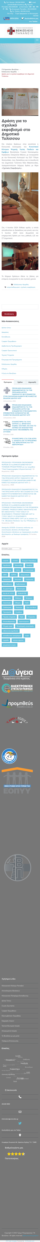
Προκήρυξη (7, 612)
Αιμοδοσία (6, 565)
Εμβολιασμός (20, 584)
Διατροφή (18, 579)
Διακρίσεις (5, 332)
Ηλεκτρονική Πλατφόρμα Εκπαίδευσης (15, 996)
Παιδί (27, 603)
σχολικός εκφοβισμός (28, 287)
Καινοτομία (21, 589)
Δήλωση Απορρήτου (30, 1235)
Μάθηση (18, 598)
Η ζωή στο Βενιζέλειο (9, 373)
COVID (15, 561)
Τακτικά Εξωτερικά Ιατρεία (11, 1026)
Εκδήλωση (29, 579)
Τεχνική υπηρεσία (9, 617)
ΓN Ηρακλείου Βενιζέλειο (10, 69)
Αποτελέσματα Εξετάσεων (11, 991)
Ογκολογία (7, 603)
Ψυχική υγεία (7, 626)
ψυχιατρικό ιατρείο (9, 645)
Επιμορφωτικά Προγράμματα (12, 360)
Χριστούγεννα (24, 621)
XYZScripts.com (29, 1241)
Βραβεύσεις (7, 570)
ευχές (27, 635)
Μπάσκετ (29, 598)
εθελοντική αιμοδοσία (10, 631)
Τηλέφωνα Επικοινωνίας (10, 1041)
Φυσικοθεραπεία (9, 621)
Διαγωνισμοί (25, 575)
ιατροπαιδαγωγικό (13, 287)
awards (5, 561)
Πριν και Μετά (31, 607)
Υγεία (21, 617)
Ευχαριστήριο (8, 589)
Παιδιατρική (7, 607)
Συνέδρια (19, 612)
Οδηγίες (4, 369)
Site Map (10, 13)
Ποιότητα (19, 607)
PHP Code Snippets (11, 1241)
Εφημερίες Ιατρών (8, 1021)
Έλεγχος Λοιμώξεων (29, 561)
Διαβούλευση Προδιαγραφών (12, 346)
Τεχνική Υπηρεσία (8, 355)
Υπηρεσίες (31, 617)
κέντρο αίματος (18, 640)
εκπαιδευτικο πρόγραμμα (12, 635)
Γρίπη (18, 570)
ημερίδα (6, 640)
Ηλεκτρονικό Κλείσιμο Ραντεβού (13, 986)
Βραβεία (29, 565)
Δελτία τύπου (6, 328)
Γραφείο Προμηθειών (9, 341)
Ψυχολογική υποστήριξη (25, 626)
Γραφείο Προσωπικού (9, 350)
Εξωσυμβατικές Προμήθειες (11, 1016)
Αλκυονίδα (18, 565)
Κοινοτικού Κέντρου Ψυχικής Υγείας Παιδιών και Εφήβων (20, 149)
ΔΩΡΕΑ (13, 575)
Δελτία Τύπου (6, 1001)
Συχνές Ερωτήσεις (8, 1006)
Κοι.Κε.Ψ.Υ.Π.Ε (8, 593)
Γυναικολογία (28, 570)
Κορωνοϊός (7, 598)
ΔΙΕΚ (5, 575)
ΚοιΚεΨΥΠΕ (22, 593)
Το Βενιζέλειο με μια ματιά (10, 1036)
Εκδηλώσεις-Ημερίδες (9, 72)
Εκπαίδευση (6, 337)
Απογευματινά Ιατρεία (9, 1031)
